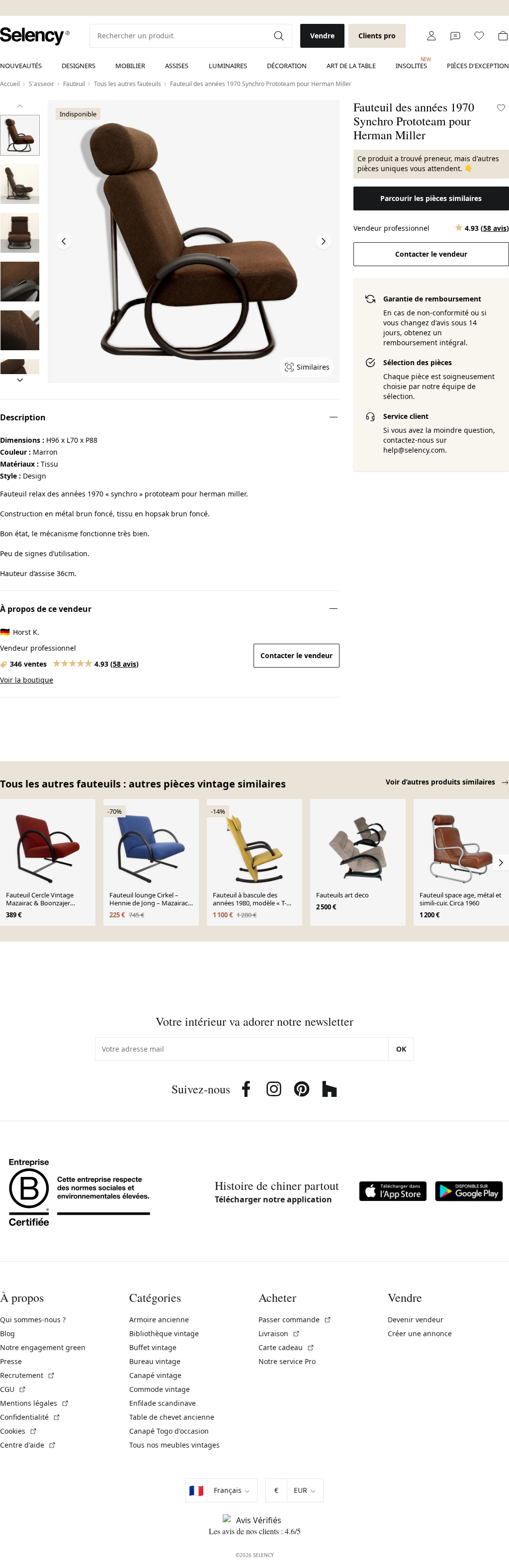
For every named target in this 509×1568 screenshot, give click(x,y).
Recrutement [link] (27, 1375)
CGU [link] (13, 1389)
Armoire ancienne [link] (159, 1319)
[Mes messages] (455, 36)
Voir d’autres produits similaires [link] (441, 781)
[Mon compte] (431, 36)
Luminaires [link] (228, 65)
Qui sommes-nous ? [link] (33, 1319)
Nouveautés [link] (21, 65)
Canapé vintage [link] (155, 1375)
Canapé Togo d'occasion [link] (169, 1431)
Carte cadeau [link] (286, 1347)
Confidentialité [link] (30, 1417)
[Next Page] (324, 241)
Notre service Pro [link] (287, 1361)
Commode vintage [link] (159, 1389)
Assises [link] (176, 65)
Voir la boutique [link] (26, 680)
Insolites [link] (411, 63)
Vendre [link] (322, 35)
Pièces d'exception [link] (478, 65)
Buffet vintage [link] (152, 1347)
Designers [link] (78, 65)
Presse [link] (11, 1361)
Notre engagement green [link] (42, 1347)
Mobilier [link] (130, 65)
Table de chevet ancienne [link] (171, 1417)
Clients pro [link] (377, 35)
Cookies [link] (18, 1431)
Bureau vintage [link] (154, 1361)
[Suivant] (20, 380)
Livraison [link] (279, 1333)
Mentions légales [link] (34, 1403)
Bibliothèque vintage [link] (164, 1333)
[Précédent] (20, 106)
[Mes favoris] (479, 36)
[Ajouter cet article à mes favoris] (501, 108)
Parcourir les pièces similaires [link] (431, 198)
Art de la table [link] (351, 65)
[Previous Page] (64, 241)
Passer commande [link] (295, 1319)
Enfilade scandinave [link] (162, 1403)
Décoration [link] (287, 65)
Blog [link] (7, 1333)
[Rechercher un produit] (280, 36)
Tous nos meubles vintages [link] (174, 1445)
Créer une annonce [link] (420, 1333)
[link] (35, 36)
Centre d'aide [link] (28, 1445)
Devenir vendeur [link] (415, 1319)
